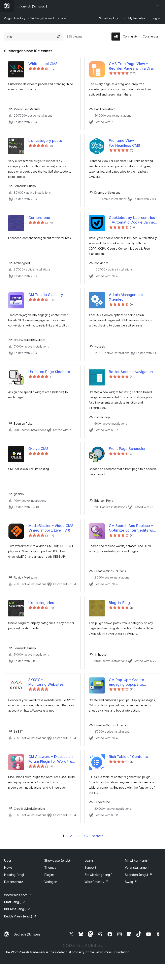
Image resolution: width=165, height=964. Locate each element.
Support (90, 867)
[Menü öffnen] (158, 6)
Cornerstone (39, 218)
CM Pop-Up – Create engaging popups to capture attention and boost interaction (127, 682)
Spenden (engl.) (138, 875)
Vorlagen (50, 882)
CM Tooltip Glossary (45, 295)
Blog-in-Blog (119, 603)
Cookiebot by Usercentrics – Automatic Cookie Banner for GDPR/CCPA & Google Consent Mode (132, 220)
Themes (50, 867)
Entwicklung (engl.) (98, 875)
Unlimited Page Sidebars (49, 372)
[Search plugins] (59, 37)
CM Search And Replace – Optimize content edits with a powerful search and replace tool (133, 528)
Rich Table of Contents (128, 757)
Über (7, 860)
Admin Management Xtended (126, 297)
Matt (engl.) (15, 902)
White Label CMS (43, 64)
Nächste (97, 836)
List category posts (45, 140)
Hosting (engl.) (15, 875)
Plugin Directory (14, 18)
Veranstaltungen (136, 867)
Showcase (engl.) (57, 860)
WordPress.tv (96, 882)
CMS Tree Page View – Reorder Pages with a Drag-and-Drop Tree (133, 66)
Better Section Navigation (131, 372)
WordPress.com (17, 895)
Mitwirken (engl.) (137, 860)
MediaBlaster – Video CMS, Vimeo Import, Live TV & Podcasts (51, 528)
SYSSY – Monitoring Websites (46, 682)
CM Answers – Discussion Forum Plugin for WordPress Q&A (52, 759)
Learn (89, 860)
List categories (41, 603)
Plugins (49, 875)
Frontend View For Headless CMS (124, 142)
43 (86, 836)
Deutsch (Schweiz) (27, 934)
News (8, 867)
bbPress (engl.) (17, 909)
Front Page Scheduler (127, 448)
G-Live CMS (38, 448)
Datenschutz (13, 882)
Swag (131, 882)
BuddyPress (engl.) (20, 916)
